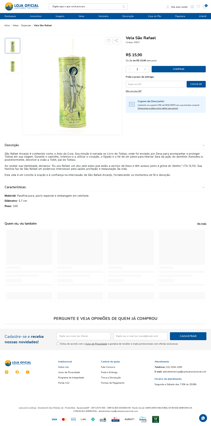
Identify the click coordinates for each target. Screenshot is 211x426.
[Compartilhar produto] (116, 40)
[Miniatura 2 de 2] (12, 65)
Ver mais (201, 223)
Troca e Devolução (111, 377)
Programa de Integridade (71, 377)
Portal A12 (63, 382)
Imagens (60, 16)
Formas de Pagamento (112, 382)
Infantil (202, 16)
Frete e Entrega (109, 372)
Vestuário (103, 16)
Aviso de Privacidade (96, 343)
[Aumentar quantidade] (145, 69)
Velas (81, 16)
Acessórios (36, 16)
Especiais (26, 25)
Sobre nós (63, 367)
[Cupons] (192, 6)
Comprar (178, 69)
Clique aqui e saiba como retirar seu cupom (158, 108)
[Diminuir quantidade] (130, 69)
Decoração (128, 16)
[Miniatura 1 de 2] (12, 45)
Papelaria (180, 16)
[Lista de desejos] (198, 6)
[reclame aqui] (156, 419)
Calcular (196, 84)
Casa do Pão (154, 16)
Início (7, 25)
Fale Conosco (108, 367)
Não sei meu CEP (133, 91)
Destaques (10, 16)
